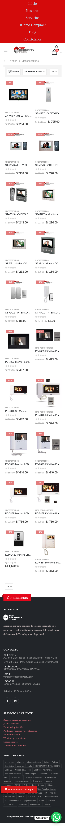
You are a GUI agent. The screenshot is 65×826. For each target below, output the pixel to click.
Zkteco (47, 804)
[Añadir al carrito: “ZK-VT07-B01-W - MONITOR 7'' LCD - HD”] (26, 86)
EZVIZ (17, 785)
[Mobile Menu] (5, 50)
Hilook (50, 785)
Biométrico (9, 766)
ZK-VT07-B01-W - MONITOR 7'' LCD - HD (28, 115)
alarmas (20, 762)
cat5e (30, 766)
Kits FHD (21, 797)
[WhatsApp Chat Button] (56, 817)
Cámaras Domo (21, 781)
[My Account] (56, 47)
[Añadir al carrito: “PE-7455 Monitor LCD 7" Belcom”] (26, 486)
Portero (42, 800)
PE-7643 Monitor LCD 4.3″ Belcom (23, 464)
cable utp (20, 766)
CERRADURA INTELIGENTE (47, 766)
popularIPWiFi (30, 800)
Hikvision (40, 785)
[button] (14, 72)
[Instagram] (15, 700)
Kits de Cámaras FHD (37, 793)
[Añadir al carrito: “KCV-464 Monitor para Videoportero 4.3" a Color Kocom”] (56, 535)
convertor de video (13, 774)
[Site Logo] (24, 50)
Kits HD (31, 797)
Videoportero (35, 804)
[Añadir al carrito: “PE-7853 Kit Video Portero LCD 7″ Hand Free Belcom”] (56, 334)
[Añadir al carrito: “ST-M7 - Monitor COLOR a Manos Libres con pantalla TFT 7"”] (26, 236)
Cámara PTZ (16, 777)
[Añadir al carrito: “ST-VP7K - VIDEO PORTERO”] (56, 137)
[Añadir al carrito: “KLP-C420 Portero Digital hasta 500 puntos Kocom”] (26, 535)
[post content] (18, 94)
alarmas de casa (34, 762)
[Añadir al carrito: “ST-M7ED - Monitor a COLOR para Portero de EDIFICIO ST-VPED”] (56, 187)
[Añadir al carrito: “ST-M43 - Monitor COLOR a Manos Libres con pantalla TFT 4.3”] (56, 236)
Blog (32, 32)
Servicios (32, 18)
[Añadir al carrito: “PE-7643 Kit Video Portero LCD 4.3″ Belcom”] (56, 436)
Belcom (55, 762)
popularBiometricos (13, 800)
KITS (37, 348)
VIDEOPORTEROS (12, 113)
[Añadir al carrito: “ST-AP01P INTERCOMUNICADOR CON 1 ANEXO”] (56, 285)
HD (32, 785)
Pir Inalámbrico (51, 797)
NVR (40, 797)
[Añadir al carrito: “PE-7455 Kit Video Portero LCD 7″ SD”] (56, 486)
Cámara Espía (30, 774)
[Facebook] (7, 700)
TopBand (23, 804)
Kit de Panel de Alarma (46, 789)
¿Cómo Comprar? (33, 25)
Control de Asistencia (42, 770)
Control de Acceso (23, 770)
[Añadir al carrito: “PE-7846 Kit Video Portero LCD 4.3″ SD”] (56, 383)
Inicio (32, 3)
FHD (26, 785)
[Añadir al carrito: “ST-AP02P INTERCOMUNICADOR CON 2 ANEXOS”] (26, 285)
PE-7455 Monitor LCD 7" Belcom (22, 513)
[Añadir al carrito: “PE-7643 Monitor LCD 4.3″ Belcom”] (26, 436)
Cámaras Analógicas (33, 777)
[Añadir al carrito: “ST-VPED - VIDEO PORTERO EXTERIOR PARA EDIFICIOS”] (56, 86)
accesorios (9, 762)
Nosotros (32, 11)
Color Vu (8, 770)
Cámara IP (43, 774)
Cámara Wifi (37, 781)
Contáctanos (32, 39)
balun (46, 762)
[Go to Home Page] (4, 61)
